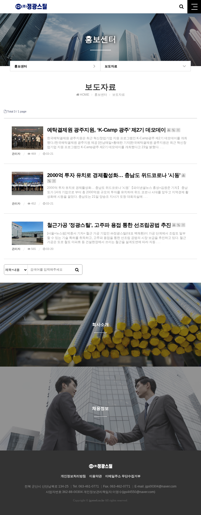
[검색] (77, 270)
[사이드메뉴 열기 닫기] (194, 6)
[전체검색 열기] (181, 6)
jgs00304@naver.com (160, 486)
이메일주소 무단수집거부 (123, 476)
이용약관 (95, 476)
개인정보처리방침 (73, 476)
